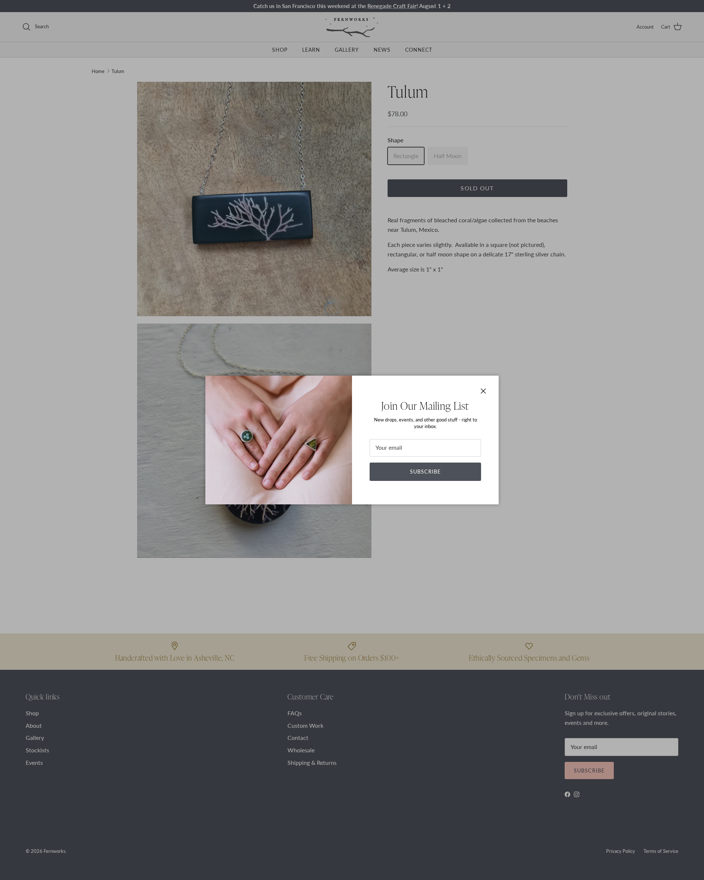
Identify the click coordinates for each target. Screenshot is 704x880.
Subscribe (425, 471)
